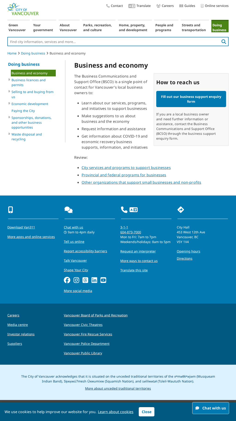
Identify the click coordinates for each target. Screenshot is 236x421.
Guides (189, 5)
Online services (217, 5)
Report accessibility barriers (85, 251)
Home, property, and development (133, 27)
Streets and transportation (194, 27)
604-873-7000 (130, 232)
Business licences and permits (29, 82)
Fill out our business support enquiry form (191, 99)
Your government (43, 27)
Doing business (219, 27)
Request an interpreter (138, 251)
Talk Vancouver (75, 260)
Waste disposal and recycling (27, 136)
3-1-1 (124, 227)
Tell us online (74, 241)
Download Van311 (21, 227)
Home (12, 53)
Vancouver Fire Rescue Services (88, 334)
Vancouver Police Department (86, 343)
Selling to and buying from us (32, 94)
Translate (143, 5)
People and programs (164, 27)
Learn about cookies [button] (115, 411)
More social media (78, 291)
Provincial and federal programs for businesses (124, 174)
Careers (168, 5)
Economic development (30, 104)
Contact (117, 5)
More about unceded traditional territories (118, 388)
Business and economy (29, 73)
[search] (223, 41)
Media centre (17, 324)
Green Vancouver (17, 27)
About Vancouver (68, 27)
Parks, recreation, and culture (97, 27)
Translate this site (134, 270)
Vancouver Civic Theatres (83, 324)
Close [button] (146, 411)
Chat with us (73, 227)
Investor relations (21, 334)
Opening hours (188, 251)
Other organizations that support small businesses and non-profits (141, 182)
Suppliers (14, 343)
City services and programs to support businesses (126, 167)
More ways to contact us (139, 261)
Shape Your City (76, 270)
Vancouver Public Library (83, 353)
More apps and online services (31, 237)
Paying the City (23, 110)
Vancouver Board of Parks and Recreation (96, 315)
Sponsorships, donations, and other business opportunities (32, 122)
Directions (184, 258)
